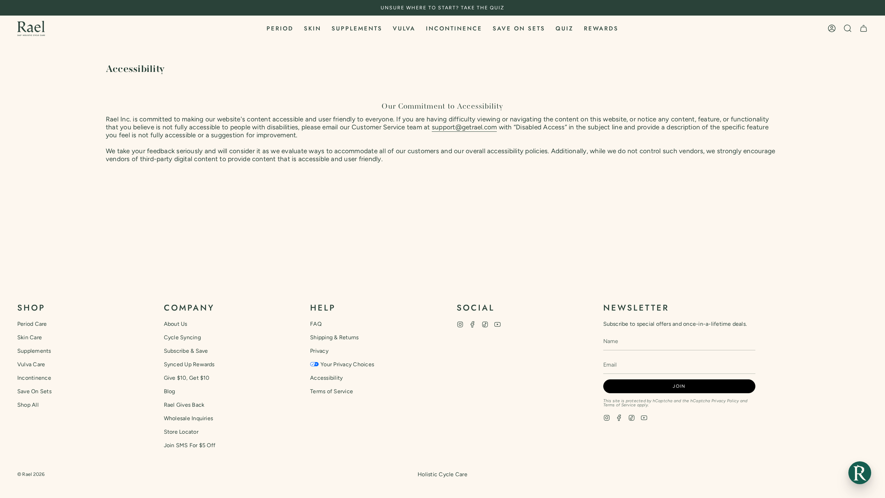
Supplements (34, 351)
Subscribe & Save (186, 351)
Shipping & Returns (334, 337)
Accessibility (326, 378)
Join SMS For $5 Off (190, 445)
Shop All (28, 405)
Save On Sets (34, 391)
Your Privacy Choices (347, 364)
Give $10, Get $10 (186, 378)
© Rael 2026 (31, 474)
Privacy (319, 351)
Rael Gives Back (184, 405)
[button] (280, 28)
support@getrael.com (464, 127)
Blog (169, 391)
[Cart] (864, 28)
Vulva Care (31, 364)
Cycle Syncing (182, 337)
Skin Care (29, 337)
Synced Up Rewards (189, 364)
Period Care (32, 324)
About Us (175, 324)
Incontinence (34, 378)
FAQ (316, 324)
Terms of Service (331, 391)
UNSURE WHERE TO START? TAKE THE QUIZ (442, 8)
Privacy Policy (725, 400)
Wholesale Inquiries (188, 418)
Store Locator (181, 431)
